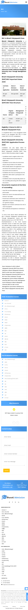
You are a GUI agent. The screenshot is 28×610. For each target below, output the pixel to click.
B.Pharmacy (7, 314)
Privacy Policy (5, 606)
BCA (6, 344)
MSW (6, 362)
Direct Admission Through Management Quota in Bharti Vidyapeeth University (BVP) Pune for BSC (13, 278)
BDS (6, 331)
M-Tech (6, 397)
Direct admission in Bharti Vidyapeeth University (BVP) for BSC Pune (13, 270)
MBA (6, 392)
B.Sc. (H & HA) (8, 303)
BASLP (6, 322)
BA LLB (6, 336)
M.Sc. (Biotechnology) (10, 359)
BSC (6, 350)
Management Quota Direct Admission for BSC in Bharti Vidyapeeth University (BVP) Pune (13, 288)
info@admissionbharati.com (9, 584)
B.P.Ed (6, 309)
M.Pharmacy (8, 373)
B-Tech (6, 347)
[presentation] (13, 422)
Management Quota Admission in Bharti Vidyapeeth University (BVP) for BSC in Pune (13, 282)
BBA (6, 341)
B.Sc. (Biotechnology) (10, 306)
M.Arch (6, 370)
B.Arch (6, 317)
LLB (5, 333)
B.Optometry (8, 325)
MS (5, 384)
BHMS (6, 320)
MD (5, 381)
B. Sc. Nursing (8, 311)
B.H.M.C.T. (7, 300)
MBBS (6, 328)
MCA (6, 389)
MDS (6, 387)
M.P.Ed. (6, 367)
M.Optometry (8, 376)
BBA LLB (6, 339)
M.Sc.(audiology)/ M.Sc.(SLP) (11, 378)
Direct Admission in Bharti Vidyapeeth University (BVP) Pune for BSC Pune (13, 274)
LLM (5, 395)
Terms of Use (22, 606)
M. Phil (6, 365)
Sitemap (14, 606)
